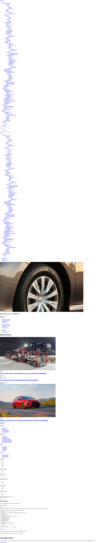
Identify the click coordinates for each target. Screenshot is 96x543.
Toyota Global (4, 437)
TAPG (8, 119)
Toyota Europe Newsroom (7, 441)
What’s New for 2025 (10, 84)
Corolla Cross (9, 27)
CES (10, 74)
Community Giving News (5, 518)
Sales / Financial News (5, 517)
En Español (6, 102)
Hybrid (10, 7)
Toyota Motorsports (5, 430)
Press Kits (6, 85)
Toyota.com (4, 427)
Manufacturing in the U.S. (9, 91)
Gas (9, 6)
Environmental (7, 98)
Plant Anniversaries (10, 94)
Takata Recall (4, 125)
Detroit (10, 76)
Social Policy (4, 447)
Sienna (8, 14)
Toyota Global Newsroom (6, 440)
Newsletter (6, 104)
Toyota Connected (5, 438)
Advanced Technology (8, 106)
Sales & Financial (7, 90)
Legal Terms (4, 446)
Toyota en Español (5, 431)
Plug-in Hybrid (11, 13)
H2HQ (8, 118)
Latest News (6, 89)
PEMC (8, 116)
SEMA (10, 79)
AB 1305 (4, 450)
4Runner (8, 23)
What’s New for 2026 (10, 83)
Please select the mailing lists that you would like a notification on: (12, 510)
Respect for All (7, 100)
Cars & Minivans (7, 3)
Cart (4, 259)
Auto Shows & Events (8, 71)
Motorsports (4, 110)
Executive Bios (7, 120)
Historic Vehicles (7, 70)
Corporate (4, 88)
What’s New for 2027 (10, 82)
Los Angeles (11, 77)
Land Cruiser (9, 33)
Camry (8, 4)
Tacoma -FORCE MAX (13, 53)
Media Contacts (7, 253)
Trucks (5, 15)
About (3, 111)
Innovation (4, 105)
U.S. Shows (9, 73)
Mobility (5, 108)
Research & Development (9, 107)
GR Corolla (9, 40)
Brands (3, 254)
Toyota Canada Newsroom (7, 442)
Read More (2, 317)
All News (8, 92)
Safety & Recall (7, 95)
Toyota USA (4, 436)
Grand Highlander (10, 31)
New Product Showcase (11, 72)
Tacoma (8, 16)
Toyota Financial (5, 429)
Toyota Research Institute (6, 439)
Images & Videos (7, 86)
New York (10, 78)
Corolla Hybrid (11, 45)
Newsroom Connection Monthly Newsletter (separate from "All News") (13, 512)
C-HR (8, 26)
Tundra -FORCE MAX (13, 54)
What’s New (6, 81)
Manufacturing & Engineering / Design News (9, 516)
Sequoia (8, 37)
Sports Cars (6, 38)
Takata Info (9, 97)
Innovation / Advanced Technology (7, 522)
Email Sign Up (5, 258)
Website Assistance (5, 456)
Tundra (8, 19)
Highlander (9, 32)
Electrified (6, 42)
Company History (7, 112)
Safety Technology (7, 109)
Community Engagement (8, 99)
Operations (6, 113)
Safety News (3, 521)
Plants (8, 93)
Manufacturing (9, 114)
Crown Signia (9, 30)
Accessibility (4, 448)
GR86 (8, 39)
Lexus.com (4, 428)
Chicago (10, 75)
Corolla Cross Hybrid (12, 60)
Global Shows (9, 80)
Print (4, 330)
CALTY (8, 117)
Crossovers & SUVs (8, 22)
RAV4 (8, 34)
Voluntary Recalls (10, 96)
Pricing (5, 87)
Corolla (8, 5)
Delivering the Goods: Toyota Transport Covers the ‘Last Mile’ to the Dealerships (23, 373)
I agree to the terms (3, 542)
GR (5, 256)
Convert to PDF (6, 332)
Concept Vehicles (7, 69)
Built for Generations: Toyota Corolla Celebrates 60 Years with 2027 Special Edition (24, 420)
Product (3, 2)
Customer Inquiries (5, 454)
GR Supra (8, 41)
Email (1, 507)
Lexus (5, 255)
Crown (8, 9)
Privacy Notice (4, 449)
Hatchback (11, 8)
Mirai (8, 10)
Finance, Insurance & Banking (9, 101)
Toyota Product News (5, 519)
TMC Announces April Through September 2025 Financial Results (19, 380)
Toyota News (3, 513)
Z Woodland (9, 25)
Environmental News (5, 520)
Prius (7, 11)
